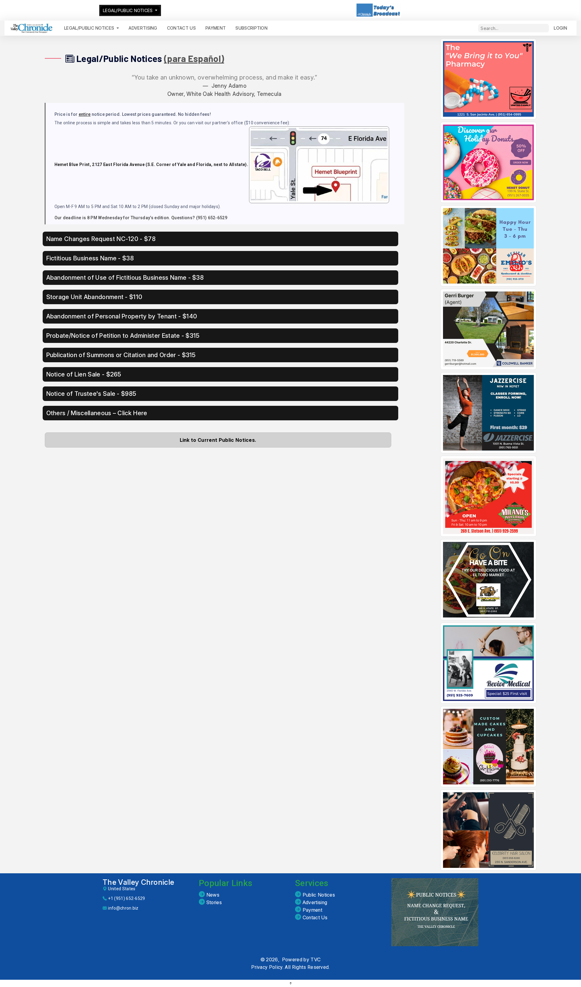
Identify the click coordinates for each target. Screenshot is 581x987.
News (212, 895)
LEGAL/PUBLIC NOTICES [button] (128, 10)
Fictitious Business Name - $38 (90, 258)
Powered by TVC (301, 959)
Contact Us (314, 917)
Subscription (251, 28)
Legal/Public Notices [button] (90, 28)
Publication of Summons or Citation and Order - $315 (121, 355)
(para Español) (194, 58)
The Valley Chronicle (138, 882)
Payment (311, 910)
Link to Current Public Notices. (218, 440)
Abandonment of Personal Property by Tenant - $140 (121, 316)
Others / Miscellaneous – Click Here (96, 413)
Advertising (143, 28)
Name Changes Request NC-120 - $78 (101, 239)
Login (560, 28)
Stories (213, 902)
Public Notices (318, 895)
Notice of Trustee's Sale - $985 (91, 393)
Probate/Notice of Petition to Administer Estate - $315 (123, 335)
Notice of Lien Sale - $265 (83, 374)
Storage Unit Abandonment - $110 (94, 297)
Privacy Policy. (267, 967)
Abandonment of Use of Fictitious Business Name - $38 (125, 277)
